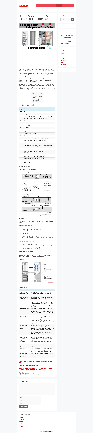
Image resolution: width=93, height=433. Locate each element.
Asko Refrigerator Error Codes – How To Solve (28, 373)
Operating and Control (37, 96)
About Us (21, 417)
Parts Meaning (36, 99)
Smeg (67, 43)
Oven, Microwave (64, 58)
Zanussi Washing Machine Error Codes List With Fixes (30, 374)
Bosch (62, 35)
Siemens (63, 43)
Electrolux (67, 35)
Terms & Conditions (23, 425)
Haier (67, 37)
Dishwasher (52, 5)
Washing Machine (44, 5)
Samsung (63, 41)
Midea (66, 39)
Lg (64, 39)
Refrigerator (59, 5)
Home (38, 5)
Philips (72, 39)
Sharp (69, 41)
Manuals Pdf (35, 101)
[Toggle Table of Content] (40, 93)
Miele (69, 39)
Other (61, 56)
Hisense (69, 37)
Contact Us (71, 5)
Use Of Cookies (22, 426)
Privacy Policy (22, 423)
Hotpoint (62, 39)
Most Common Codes (37, 94)
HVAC (61, 55)
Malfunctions (35, 97)
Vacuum (65, 5)
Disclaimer (21, 421)
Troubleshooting (36, 100)
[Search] (72, 19)
